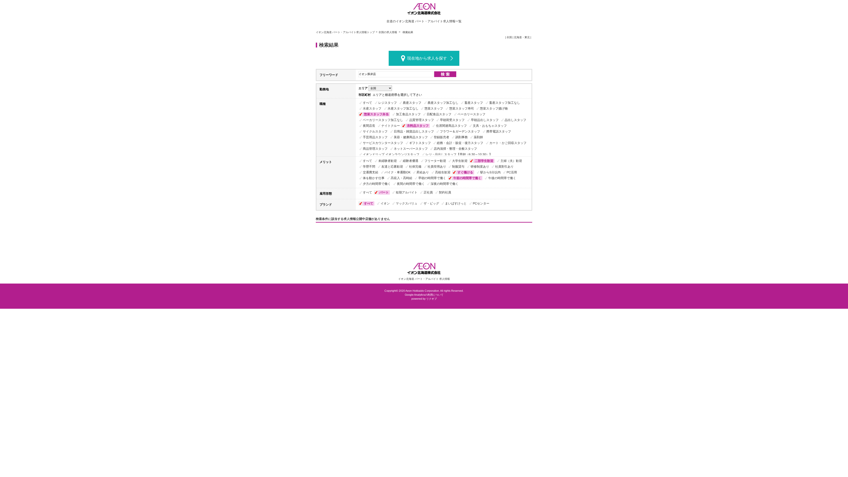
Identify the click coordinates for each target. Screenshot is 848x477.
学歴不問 (369, 166)
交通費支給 (370, 172)
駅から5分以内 (490, 172)
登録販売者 (441, 137)
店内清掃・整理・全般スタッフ (455, 148)
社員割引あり (504, 166)
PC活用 (512, 172)
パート (384, 192)
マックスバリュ (406, 203)
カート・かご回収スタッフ (507, 143)
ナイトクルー (390, 125)
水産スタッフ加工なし (403, 108)
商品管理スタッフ (375, 148)
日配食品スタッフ (439, 114)
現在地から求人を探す (427, 58)
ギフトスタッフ (420, 143)
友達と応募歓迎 (392, 166)
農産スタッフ (412, 102)
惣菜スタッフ (433, 108)
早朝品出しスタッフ (485, 120)
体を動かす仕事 (373, 178)
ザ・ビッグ (431, 203)
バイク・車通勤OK (397, 172)
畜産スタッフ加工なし (504, 102)
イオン (385, 203)
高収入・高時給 (401, 178)
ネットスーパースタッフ (411, 148)
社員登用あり (437, 166)
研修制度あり (480, 166)
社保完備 (415, 166)
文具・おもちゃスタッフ (490, 125)
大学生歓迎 (460, 161)
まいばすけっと (456, 203)
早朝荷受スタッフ (452, 120)
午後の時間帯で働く (502, 178)
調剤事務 (461, 137)
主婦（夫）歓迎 (511, 161)
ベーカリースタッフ (471, 114)
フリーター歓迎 (435, 161)
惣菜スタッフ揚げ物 (494, 108)
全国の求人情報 (388, 32)
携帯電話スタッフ (498, 131)
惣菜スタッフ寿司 (461, 108)
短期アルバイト (406, 192)
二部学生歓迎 (484, 161)
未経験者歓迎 (387, 161)
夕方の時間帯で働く (377, 184)
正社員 (428, 192)
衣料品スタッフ (418, 125)
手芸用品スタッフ (375, 137)
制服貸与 (458, 166)
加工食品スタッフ (408, 114)
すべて (367, 102)
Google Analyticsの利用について (424, 294)
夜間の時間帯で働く (411, 184)
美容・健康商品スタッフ (411, 137)
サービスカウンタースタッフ (383, 143)
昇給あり (422, 172)
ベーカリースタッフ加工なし (383, 120)
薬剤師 (478, 137)
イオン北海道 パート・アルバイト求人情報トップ (345, 32)
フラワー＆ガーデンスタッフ (460, 131)
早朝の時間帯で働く (432, 178)
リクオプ (431, 298)
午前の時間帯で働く (467, 178)
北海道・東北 (522, 37)
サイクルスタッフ (375, 131)
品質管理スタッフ (421, 120)
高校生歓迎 (442, 172)
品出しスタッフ (515, 120)
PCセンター (481, 203)
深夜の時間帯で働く (444, 184)
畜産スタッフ (473, 102)
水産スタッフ (372, 108)
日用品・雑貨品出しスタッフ (414, 131)
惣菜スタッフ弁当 (376, 114)
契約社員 (445, 192)
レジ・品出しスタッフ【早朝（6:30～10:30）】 (459, 154)
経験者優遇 (410, 161)
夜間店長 (369, 125)
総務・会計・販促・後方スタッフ (460, 143)
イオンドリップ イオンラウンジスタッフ (391, 154)
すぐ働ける (465, 172)
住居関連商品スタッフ (451, 125)
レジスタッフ (387, 102)
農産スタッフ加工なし (443, 102)
